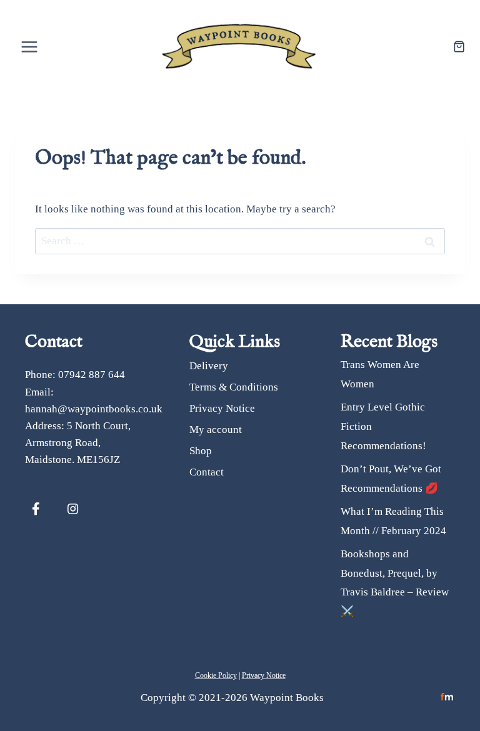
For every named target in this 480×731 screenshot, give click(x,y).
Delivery (208, 366)
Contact (206, 472)
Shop (200, 451)
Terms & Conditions (233, 387)
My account (215, 429)
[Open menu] (29, 46)
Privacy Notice (222, 408)
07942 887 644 (91, 374)
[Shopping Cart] (459, 46)
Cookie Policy (216, 675)
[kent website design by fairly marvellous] (447, 697)
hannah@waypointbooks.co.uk (93, 409)
